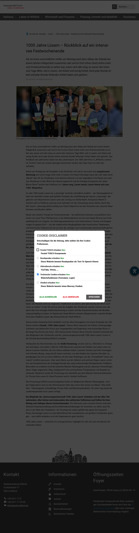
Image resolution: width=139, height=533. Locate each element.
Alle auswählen (48, 297)
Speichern (94, 297)
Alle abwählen (71, 297)
